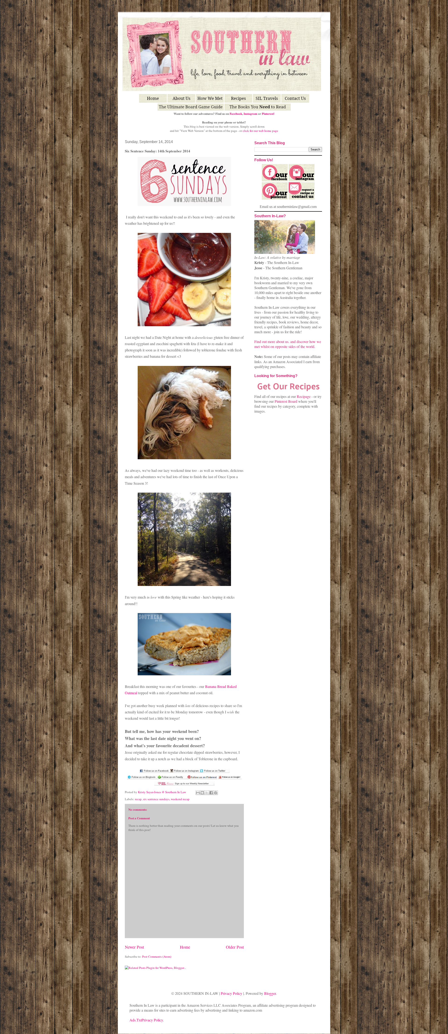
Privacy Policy (231, 993)
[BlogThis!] (202, 792)
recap (138, 799)
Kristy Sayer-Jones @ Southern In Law (162, 792)
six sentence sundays (156, 799)
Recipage (304, 396)
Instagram (250, 113)
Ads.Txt (136, 1019)
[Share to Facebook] (211, 792)
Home (185, 947)
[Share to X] (206, 792)
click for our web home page (260, 131)
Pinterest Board (286, 401)
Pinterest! (268, 113)
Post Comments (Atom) (156, 956)
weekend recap (180, 799)
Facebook (236, 113)
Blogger (270, 993)
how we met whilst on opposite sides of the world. (287, 344)
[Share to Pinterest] (215, 792)
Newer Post (134, 947)
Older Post (235, 947)
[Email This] (198, 792)
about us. (282, 341)
